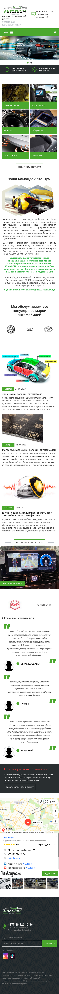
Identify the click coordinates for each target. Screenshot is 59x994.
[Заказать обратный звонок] (34, 15)
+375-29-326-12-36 (20, 924)
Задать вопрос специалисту (20, 787)
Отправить (49, 943)
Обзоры (8, 444)
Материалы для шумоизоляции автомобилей (29, 450)
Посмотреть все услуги (29, 166)
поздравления (50, 888)
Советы (8, 388)
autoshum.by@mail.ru (22, 930)
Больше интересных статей (29, 542)
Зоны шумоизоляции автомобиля (22, 394)
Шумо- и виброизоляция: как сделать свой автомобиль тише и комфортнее (27, 514)
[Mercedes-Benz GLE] (29, 567)
